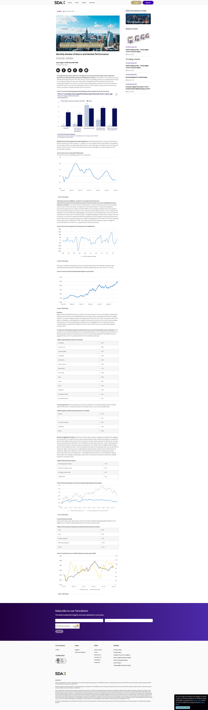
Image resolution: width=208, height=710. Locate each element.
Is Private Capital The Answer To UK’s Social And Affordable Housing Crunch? (138, 88)
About (84, 3)
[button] (58, 70)
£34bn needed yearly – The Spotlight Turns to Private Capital (137, 51)
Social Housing (130, 47)
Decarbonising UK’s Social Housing (136, 77)
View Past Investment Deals (138, 22)
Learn (77, 3)
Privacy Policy (197, 701)
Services (92, 3)
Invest (70, 3)
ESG (135, 47)
